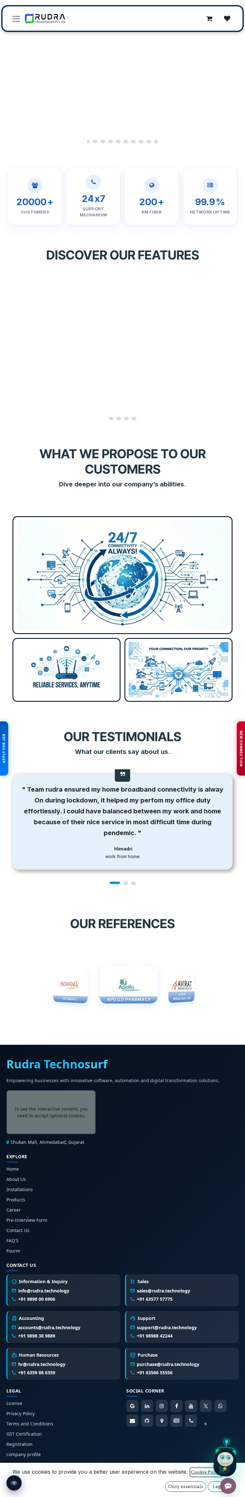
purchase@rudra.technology (168, 1364)
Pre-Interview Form (26, 1220)
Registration (19, 1444)
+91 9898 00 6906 (36, 1299)
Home (12, 1169)
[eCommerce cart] (209, 18)
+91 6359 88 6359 (36, 1372)
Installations (19, 1189)
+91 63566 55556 (155, 1372)
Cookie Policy (206, 1472)
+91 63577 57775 (155, 1299)
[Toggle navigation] (16, 18)
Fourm (13, 1251)
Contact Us (17, 1230)
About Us (16, 1179)
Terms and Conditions (29, 1424)
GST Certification (24, 1434)
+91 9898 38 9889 (36, 1336)
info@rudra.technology (43, 1291)
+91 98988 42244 (155, 1336)
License (14, 1403)
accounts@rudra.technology (49, 1327)
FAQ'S (12, 1240)
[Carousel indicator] (89, 141)
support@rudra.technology (167, 1327)
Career (13, 1210)
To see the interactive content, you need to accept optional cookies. (51, 1112)
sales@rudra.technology (163, 1291)
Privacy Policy (20, 1413)
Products (15, 1200)
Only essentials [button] (185, 1486)
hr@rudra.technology (41, 1364)
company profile (23, 1454)
